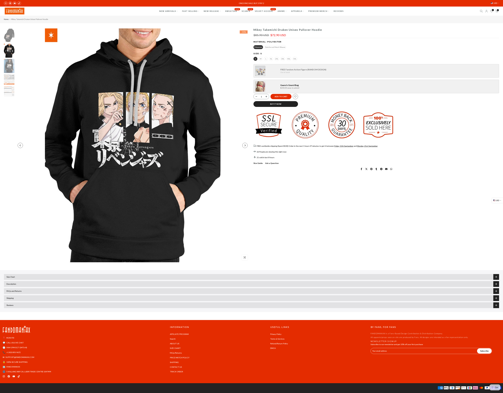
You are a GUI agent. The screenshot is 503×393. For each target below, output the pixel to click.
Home (6, 19)
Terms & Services (277, 339)
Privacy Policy (275, 334)
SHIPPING (174, 362)
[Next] (245, 145)
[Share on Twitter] (366, 169)
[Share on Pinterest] (371, 169)
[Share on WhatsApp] (391, 169)
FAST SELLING (190, 11)
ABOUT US (174, 343)
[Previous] (20, 145)
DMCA (273, 348)
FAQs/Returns (176, 353)
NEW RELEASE (211, 11)
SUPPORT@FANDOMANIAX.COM (20, 357)
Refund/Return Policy (279, 343)
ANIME (281, 11)
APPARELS (296, 11)
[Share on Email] (386, 169)
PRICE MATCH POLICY (179, 357)
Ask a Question (272, 163)
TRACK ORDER (176, 371)
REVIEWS (339, 11)
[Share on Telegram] (381, 169)
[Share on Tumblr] (376, 169)
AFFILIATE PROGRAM (179, 334)
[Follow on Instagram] (6, 3)
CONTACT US (176, 367)
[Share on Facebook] (361, 169)
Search (173, 339)
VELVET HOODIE (265, 11)
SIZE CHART (175, 348)
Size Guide (258, 163)
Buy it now (275, 104)
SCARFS (247, 11)
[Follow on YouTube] (15, 3)
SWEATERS (232, 11)
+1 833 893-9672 (13, 352)
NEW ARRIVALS (167, 11)
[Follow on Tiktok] (19, 3)
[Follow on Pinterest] (10, 3)
